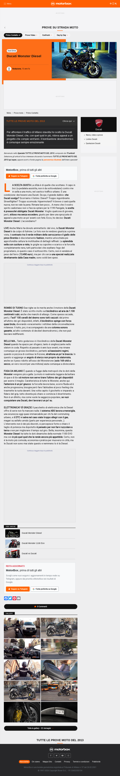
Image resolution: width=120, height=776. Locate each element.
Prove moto (18, 113)
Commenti (42, 606)
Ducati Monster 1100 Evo (33, 543)
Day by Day (61, 35)
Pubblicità (96, 762)
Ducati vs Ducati (29, 553)
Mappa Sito (47, 762)
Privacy (67, 762)
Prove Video (30, 35)
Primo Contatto (12, 35)
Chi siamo (36, 762)
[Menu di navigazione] (7, 4)
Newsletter (24, 762)
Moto (9, 113)
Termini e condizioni (81, 762)
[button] (50, 755)
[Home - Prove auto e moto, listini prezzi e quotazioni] (61, 4)
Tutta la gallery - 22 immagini (39, 728)
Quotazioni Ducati (93, 143)
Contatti (58, 762)
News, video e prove (94, 135)
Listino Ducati (91, 139)
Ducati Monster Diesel (32, 533)
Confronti (46, 35)
